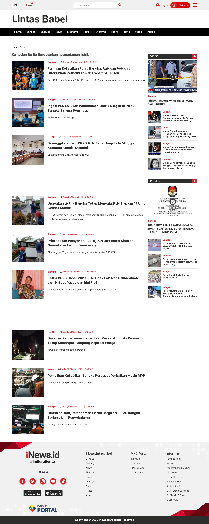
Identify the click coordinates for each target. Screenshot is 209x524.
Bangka (31, 31)
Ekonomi (72, 31)
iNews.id (135, 458)
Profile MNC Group (176, 495)
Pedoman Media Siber (178, 467)
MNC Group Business (177, 490)
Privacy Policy (173, 481)
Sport (114, 31)
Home (18, 31)
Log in (164, 5)
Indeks (151, 31)
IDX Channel (137, 472)
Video (138, 31)
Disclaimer (171, 472)
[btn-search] (119, 5)
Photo (126, 31)
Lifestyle (100, 31)
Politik (86, 31)
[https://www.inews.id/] (40, 18)
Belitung (45, 31)
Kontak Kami (173, 486)
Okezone (135, 463)
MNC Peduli (172, 499)
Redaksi (170, 463)
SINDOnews (137, 467)
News (58, 31)
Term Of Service (175, 477)
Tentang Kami (173, 458)
